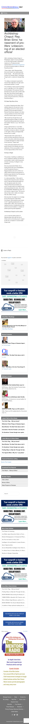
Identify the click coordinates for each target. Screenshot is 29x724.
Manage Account (7, 697)
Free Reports (18, 704)
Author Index (22, 699)
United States (14, 711)
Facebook (12, 715)
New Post (14, 699)
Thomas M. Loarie (7, 369)
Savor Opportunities (7, 545)
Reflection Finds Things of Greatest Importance (14, 343)
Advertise (9, 704)
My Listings (6, 699)
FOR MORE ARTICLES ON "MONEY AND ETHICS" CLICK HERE (14, 623)
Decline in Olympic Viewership (10, 553)
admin (4, 357)
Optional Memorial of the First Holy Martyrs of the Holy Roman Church (14, 326)
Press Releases (10, 706)
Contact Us (23, 697)
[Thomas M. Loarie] (14, 363)
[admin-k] (14, 352)
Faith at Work (5, 479)
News (15, 697)
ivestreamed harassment (18, 64)
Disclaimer (19, 706)
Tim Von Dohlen (6, 345)
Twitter (14, 715)
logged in (9, 257)
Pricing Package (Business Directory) (14, 709)
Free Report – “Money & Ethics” (10, 470)
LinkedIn (17, 715)
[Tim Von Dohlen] (14, 340)
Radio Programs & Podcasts (9, 485)
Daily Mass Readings (7, 329)
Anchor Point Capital (6, 462)
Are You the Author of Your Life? (10, 539)
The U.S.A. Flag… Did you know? (10, 421)
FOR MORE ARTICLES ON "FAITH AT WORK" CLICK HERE (14, 614)
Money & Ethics (6, 482)
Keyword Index (14, 702)
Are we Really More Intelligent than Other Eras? (14, 547)
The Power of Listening (8, 531)
